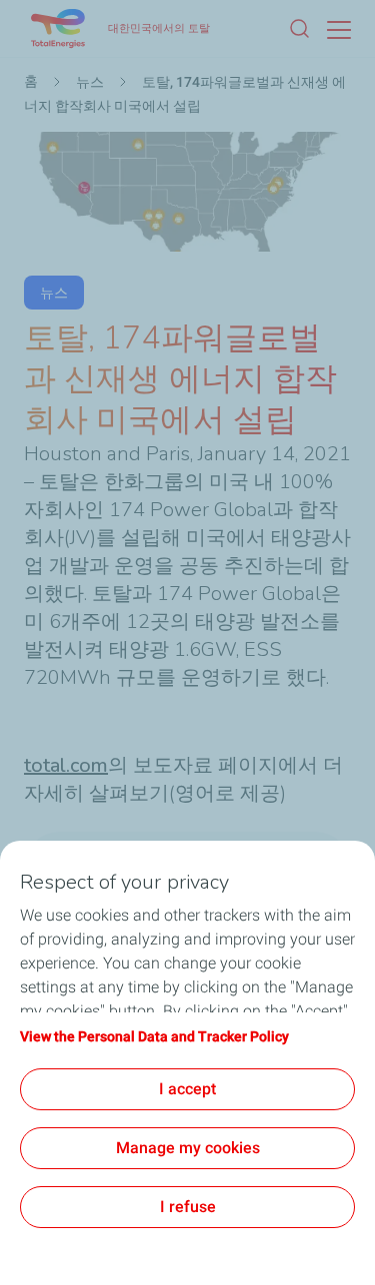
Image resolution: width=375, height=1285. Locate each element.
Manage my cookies (188, 1147)
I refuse (188, 1206)
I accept (187, 1088)
